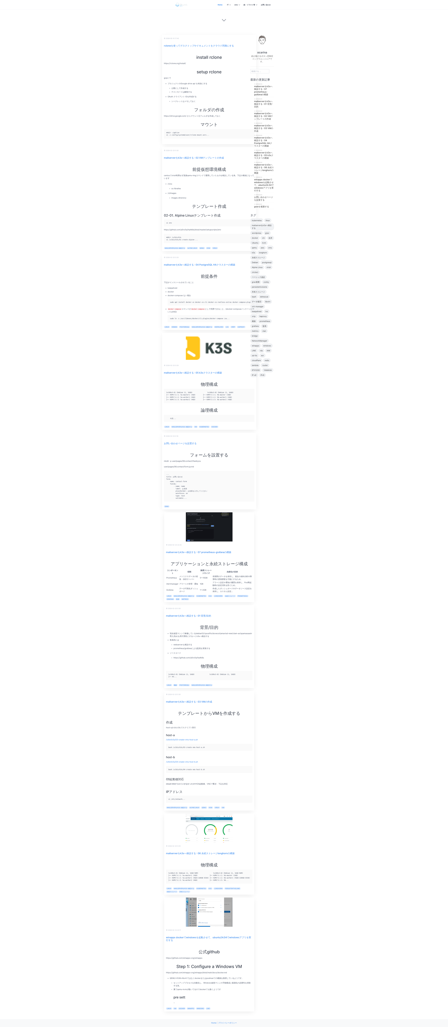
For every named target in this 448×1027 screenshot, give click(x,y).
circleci (255, 272)
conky (266, 282)
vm (196, 427)
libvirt (267, 301)
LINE (208, 1008)
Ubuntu (255, 243)
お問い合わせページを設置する (180, 443)
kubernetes (204, 427)
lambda (255, 365)
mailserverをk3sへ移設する (175, 248)
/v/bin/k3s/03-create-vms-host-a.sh (182, 739)
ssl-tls (254, 355)
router (265, 365)
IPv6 (262, 375)
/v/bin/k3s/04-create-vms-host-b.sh (182, 762)
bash (254, 297)
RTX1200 (256, 370)
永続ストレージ (230, 596)
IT (228, 5)
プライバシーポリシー (227, 1023)
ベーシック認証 (258, 277)
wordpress (256, 233)
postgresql (184, 327)
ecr (262, 355)
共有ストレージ (184, 892)
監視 (177, 599)
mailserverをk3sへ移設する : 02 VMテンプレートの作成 (194, 157)
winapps (191, 1008)
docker (214, 427)
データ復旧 (256, 301)
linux (167, 327)
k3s (210, 596)
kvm (208, 248)
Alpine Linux (192, 248)
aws (262, 248)
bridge (255, 336)
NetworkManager (259, 341)
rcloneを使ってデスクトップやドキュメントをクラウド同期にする (199, 45)
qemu (202, 248)
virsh (215, 248)
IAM (268, 350)
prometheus (243, 596)
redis (267, 360)
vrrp (233, 327)
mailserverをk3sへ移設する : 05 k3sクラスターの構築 (193, 372)
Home (220, 5)
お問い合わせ (266, 5)
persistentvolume (232, 888)
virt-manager (257, 306)
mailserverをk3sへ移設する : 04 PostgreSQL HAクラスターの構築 (199, 264)
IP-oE (254, 375)
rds (261, 350)
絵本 (270, 238)
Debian (174, 327)
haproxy (241, 327)
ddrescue (264, 297)
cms (236, 5)
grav (167, 506)
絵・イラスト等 (249, 5)
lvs (227, 327)
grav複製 (256, 282)
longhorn (218, 596)
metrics (185, 599)
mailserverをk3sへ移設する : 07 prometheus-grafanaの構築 (198, 552)
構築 (175, 685)
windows (200, 1008)
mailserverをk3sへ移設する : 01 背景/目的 (188, 615)
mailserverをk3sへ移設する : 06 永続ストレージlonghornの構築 (200, 853)
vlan (264, 331)
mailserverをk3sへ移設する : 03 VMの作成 (189, 701)
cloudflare (256, 360)
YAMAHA (268, 370)
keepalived (219, 327)
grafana (170, 599)
